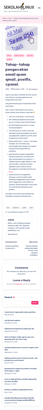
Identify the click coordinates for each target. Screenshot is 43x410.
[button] (13, 234)
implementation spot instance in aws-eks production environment (21, 359)
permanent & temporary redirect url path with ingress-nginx (21, 370)
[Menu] (39, 7)
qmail (9, 59)
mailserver (16, 207)
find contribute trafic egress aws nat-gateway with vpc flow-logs (20, 338)
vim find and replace (12, 320)
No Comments (33, 89)
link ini (11, 171)
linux (9, 55)
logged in (18, 284)
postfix (30, 55)
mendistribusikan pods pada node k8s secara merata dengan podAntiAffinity (20, 399)
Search (8, 297)
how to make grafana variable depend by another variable (20, 380)
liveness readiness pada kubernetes (19, 390)
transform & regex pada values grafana (20, 312)
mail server (19, 55)
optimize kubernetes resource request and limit (21, 349)
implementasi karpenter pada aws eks (19, 329)
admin (11, 219)
